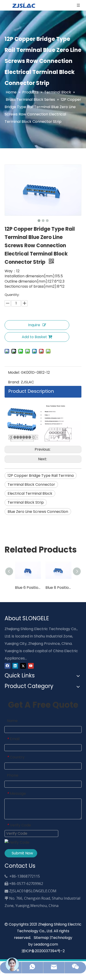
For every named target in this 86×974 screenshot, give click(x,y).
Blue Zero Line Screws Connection (38, 511)
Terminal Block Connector (31, 484)
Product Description (31, 391)
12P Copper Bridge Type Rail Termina (41, 475)
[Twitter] (23, 665)
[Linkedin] (15, 665)
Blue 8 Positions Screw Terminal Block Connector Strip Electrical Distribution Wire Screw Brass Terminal (58, 587)
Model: (14, 372)
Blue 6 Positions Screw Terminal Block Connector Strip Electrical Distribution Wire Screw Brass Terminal (28, 587)
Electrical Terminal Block (30, 493)
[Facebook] (7, 665)
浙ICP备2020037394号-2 (43, 951)
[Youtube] (31, 665)
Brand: (13, 382)
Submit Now (22, 853)
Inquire (34, 325)
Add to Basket (34, 337)
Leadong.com (46, 944)
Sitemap (41, 937)
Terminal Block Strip (26, 502)
